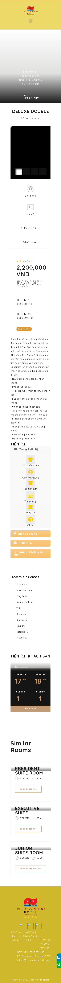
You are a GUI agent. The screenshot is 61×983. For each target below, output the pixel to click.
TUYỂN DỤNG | (30, 936)
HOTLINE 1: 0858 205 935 (45, 944)
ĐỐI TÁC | (31, 932)
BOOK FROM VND (28, 789)
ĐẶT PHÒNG (24, 329)
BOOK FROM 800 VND (30, 869)
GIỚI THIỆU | (17, 932)
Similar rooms (30, 84)
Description (30, 72)
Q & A (28, 940)
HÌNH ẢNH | (17, 940)
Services (30, 76)
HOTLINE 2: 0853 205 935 (30, 952)
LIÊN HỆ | (15, 936)
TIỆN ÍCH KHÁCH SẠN (30, 80)
